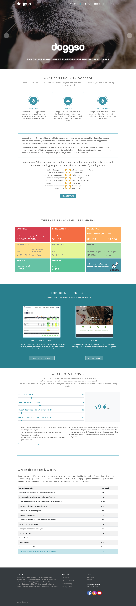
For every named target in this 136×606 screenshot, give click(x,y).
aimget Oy (65, 577)
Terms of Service (68, 580)
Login (112, 4)
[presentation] (6, 35)
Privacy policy (67, 587)
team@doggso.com (93, 584)
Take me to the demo (42, 358)
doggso (24, 3)
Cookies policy (67, 583)
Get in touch (94, 358)
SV (75, 4)
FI (70, 4)
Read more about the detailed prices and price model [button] (35, 444)
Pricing (97, 4)
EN (80, 4)
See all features (68, 196)
